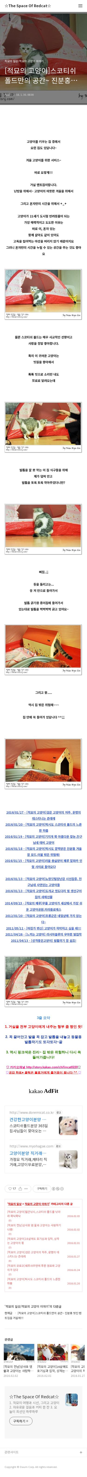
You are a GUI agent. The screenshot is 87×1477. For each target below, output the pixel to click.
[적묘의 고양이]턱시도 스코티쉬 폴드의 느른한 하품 (33, 1281)
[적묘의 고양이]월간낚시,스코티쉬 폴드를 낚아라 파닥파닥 (33, 1214)
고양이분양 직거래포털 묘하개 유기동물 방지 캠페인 (29, 1153)
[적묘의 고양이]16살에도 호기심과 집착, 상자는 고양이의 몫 (33, 1241)
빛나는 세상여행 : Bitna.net (23, 1467)
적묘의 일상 (15, 1204)
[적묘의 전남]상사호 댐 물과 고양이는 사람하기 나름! (34, 1227)
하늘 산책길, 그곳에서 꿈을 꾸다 (25, 1460)
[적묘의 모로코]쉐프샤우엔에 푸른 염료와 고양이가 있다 (33, 1268)
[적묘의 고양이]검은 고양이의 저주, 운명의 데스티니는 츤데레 (33, 1254)
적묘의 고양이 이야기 (37, 1204)
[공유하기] (20, 1188)
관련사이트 (12, 1452)
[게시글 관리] (26, 1188)
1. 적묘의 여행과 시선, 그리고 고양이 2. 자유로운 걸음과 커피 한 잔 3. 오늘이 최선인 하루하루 (34, 1407)
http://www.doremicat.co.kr (32, 1112)
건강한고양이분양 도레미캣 (28, 1119)
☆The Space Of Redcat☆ (28, 5)
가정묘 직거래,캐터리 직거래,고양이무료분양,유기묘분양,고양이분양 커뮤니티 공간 (30, 1161)
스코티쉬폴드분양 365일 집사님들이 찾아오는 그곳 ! (30, 1128)
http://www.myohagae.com (31, 1146)
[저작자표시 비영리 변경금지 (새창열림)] (57, 1189)
